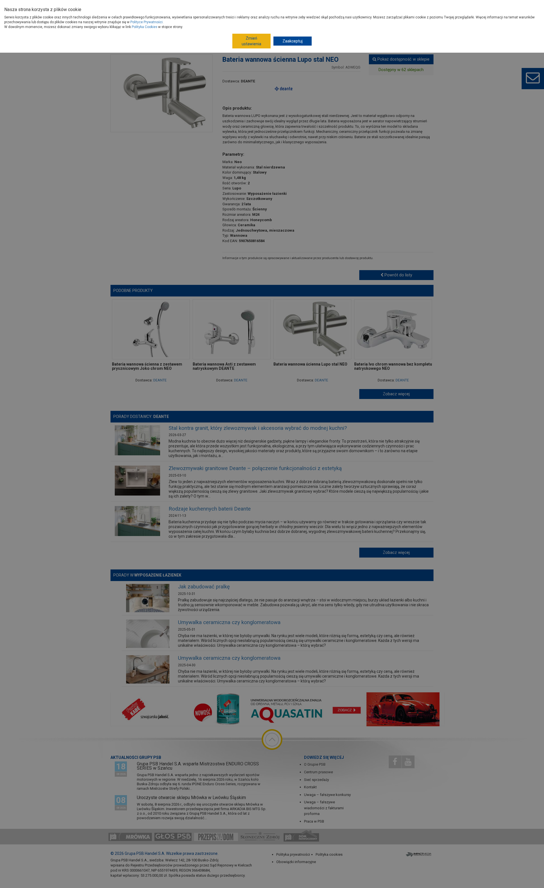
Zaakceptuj (292, 41)
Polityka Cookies (144, 27)
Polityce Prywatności (146, 22)
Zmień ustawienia (251, 41)
